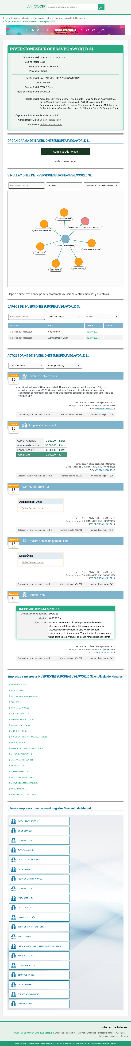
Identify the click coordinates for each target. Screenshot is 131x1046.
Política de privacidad (108, 1036)
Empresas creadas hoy (65, 1032)
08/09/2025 (93, 331)
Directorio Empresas (87, 1032)
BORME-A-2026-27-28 (105, 408)
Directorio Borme (105, 1032)
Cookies (124, 1036)
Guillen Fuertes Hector (51, 119)
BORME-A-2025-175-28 (104, 524)
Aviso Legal (121, 1032)
